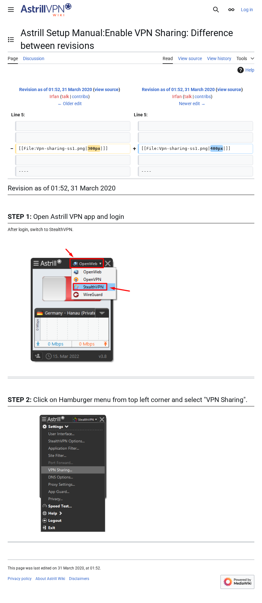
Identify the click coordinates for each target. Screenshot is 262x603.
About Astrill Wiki (50, 578)
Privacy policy (20, 578)
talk (65, 96)
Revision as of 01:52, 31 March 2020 (55, 89)
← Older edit (70, 103)
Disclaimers (79, 578)
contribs (80, 96)
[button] (11, 10)
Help (249, 70)
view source (107, 89)
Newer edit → (192, 103)
